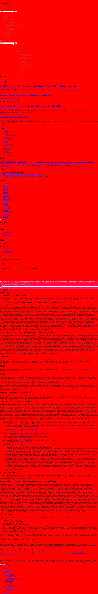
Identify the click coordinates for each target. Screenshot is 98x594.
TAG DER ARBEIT (76, 166)
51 (5, 125)
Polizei (83, 164)
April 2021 (5, 210)
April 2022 (5, 204)
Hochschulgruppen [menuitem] (10, 575)
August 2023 (6, 190)
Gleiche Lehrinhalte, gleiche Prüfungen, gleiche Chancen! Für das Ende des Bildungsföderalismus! (39, 86)
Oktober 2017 (6, 215)
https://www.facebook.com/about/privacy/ (27, 429)
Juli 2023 (5, 192)
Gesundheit (6, 137)
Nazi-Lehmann (51, 164)
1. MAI (1, 162)
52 (6, 125)
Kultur (4, 141)
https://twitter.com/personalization (20, 443)
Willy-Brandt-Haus (90, 166)
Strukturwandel (6, 149)
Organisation (6, 145)
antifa (8, 162)
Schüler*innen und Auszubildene (14, 25)
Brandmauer (22, 162)
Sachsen (26, 166)
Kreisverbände (9, 19)
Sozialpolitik (6, 148)
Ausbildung (13, 162)
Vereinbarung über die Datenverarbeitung (10, 554)
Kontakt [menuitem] (8, 589)
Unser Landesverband (11, 33)
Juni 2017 (5, 217)
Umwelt (5, 151)
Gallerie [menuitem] (8, 590)
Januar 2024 (6, 187)
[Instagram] (3, 266)
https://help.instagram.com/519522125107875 (28, 434)
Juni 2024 (5, 185)
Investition (2, 164)
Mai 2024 (5, 186)
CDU (28, 161)
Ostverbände (70, 164)
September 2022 (7, 200)
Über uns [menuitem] (5, 586)
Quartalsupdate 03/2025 (9, 172)
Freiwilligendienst (58, 162)
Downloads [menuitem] (6, 592)
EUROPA (41, 162)
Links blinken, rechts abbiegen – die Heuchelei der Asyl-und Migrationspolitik (22, 176)
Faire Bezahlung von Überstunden (13, 117)
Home (4, 80)
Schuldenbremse (46, 166)
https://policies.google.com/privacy (25, 437)
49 (2, 125)
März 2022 (5, 205)
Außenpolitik (6, 133)
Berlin (18, 162)
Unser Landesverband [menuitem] (11, 588)
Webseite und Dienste (78, 553)
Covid (38, 162)
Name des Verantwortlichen (50, 534)
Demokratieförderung (8, 135)
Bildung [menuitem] (11, 582)
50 (3, 125)
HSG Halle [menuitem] (12, 578)
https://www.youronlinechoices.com (44, 430)
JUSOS (6, 164)
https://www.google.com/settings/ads (21, 439)
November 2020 (7, 211)
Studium (71, 166)
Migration (2, 98)
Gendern (62, 162)
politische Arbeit (78, 164)
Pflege (73, 164)
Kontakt (8, 35)
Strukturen (5, 18)
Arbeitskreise (9, 26)
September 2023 (7, 189)
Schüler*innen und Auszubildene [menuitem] (14, 579)
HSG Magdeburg (13, 22)
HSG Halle (12, 23)
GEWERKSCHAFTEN (79, 162)
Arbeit (1, 109)
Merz (47, 164)
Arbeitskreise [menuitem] (9, 581)
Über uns (5, 32)
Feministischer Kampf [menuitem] (14, 583)
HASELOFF (86, 162)
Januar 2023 (6, 197)
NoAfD (55, 164)
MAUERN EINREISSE (36, 164)
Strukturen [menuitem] (5, 572)
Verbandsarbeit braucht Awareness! (11, 173)
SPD (67, 166)
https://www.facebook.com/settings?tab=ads (23, 430)
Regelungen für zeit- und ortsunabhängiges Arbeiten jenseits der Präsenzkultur (31, 106)
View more (32, 284)
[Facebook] (3, 264)
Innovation (92, 162)
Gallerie (8, 36)
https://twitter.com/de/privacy (24, 441)
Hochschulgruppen (10, 21)
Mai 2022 (5, 203)
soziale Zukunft (63, 166)
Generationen (66, 162)
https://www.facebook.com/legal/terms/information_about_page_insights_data (78, 428)
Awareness (11, 30)
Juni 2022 (5, 201)
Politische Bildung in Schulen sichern (12, 177)
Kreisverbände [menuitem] (9, 574)
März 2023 (5, 194)
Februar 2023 (6, 196)
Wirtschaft (5, 155)
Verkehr (5, 153)
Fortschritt (52, 162)
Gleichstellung (6, 138)
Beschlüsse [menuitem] (5, 571)
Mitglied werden (17, 73)
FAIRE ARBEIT (47, 162)
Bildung (11, 28)
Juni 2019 (5, 214)
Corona (33, 162)
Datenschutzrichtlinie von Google (14, 457)
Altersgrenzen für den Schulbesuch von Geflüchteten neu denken (25, 95)
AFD (4, 162)
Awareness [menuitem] (11, 585)
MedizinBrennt (43, 164)
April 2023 (5, 193)
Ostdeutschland (62, 164)
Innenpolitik (6, 140)
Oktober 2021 (6, 208)
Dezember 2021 (7, 207)
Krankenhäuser (29, 164)
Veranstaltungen (7, 15)
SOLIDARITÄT (54, 166)
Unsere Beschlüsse (9, 89)
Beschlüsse (5, 17)
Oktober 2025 (6, 183)
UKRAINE (83, 166)
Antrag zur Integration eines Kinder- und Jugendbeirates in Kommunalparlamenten (23, 175)
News (4, 14)
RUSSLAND (19, 166)
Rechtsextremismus (7, 146)
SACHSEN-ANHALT (35, 166)
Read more (2, 92)
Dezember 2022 (7, 199)
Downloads (6, 37)
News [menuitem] (4, 568)
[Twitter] (3, 263)
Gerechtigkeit (72, 162)
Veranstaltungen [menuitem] (7, 570)
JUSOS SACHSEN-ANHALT (17, 164)
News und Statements (8, 144)
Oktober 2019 (6, 212)
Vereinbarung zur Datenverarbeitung (54, 547)
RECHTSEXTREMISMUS (7, 166)
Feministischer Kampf (14, 29)
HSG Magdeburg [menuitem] (13, 576)
